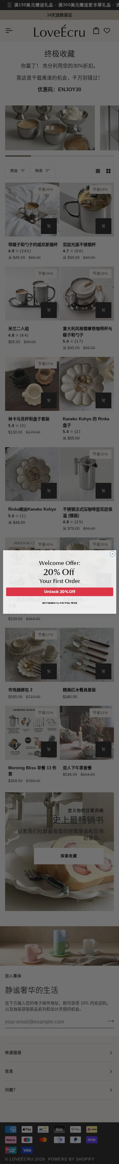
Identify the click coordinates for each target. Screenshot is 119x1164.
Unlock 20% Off (59, 592)
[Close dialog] (112, 553)
